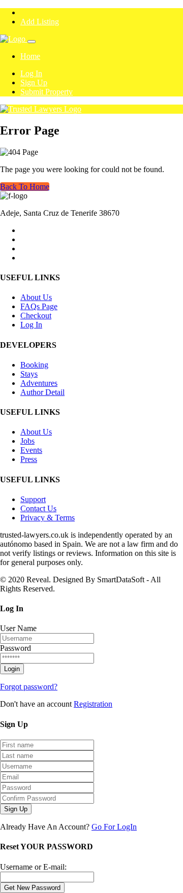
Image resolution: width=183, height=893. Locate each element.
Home (30, 56)
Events (31, 450)
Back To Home (24, 186)
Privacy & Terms (47, 517)
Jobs (27, 441)
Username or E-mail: (33, 867)
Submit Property (46, 91)
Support (33, 499)
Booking (34, 364)
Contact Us (38, 508)
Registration (93, 704)
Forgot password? (28, 686)
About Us (36, 297)
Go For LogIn (114, 826)
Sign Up (33, 82)
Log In (31, 73)
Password (15, 648)
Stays (29, 374)
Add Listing (39, 21)
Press (28, 459)
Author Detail (42, 392)
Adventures (38, 383)
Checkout (35, 315)
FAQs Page (38, 306)
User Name (18, 628)
